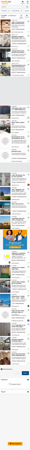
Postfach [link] (23, 3)
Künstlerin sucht (16, 151)
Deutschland (15, 11)
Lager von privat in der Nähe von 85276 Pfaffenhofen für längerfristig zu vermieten (18, 22)
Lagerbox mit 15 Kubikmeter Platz (18, 268)
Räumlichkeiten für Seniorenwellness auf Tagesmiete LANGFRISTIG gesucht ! (18, 137)
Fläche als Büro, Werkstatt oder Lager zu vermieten (18, 311)
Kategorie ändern (16, 384)
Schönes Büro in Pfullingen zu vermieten (18, 282)
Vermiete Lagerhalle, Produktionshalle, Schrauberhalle (18, 340)
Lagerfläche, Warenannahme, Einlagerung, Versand (18, 219)
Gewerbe (4, 11)
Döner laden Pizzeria (18, 204)
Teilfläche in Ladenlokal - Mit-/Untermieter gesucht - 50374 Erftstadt (18, 253)
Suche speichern (21, 17)
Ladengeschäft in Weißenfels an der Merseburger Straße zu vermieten (18, 51)
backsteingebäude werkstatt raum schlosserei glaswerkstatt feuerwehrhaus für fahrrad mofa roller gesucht (19, 66)
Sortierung (27, 17)
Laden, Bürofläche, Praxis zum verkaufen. (18, 175)
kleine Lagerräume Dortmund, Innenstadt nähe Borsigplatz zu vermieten (19, 354)
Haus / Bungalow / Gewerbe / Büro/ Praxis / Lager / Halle (18, 190)
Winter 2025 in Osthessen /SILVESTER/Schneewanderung (19, 123)
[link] (21, 10)
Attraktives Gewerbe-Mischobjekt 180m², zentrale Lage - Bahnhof (19, 37)
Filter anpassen (16, 443)
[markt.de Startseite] (6, 2)
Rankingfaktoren (7, 369)
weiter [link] (25, 373)
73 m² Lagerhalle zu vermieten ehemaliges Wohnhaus (19, 325)
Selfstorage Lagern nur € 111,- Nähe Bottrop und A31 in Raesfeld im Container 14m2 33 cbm (19, 108)
